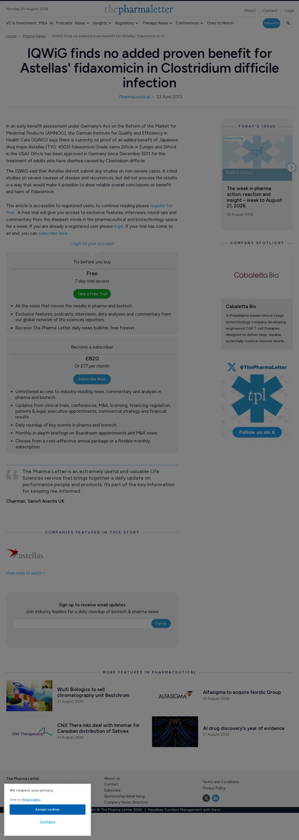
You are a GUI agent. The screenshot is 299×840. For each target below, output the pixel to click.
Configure (48, 822)
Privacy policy (31, 799)
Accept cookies (47, 809)
